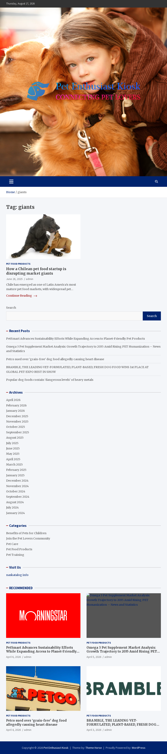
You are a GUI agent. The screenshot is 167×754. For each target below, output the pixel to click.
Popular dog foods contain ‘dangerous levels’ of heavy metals (49, 380)
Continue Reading (19, 295)
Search (11, 307)
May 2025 (13, 454)
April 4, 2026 (13, 730)
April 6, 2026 (13, 657)
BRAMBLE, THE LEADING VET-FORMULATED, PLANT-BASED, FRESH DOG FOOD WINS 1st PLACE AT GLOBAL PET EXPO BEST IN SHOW (123, 726)
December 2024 (17, 480)
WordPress (138, 748)
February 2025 (16, 470)
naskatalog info (17, 575)
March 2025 (14, 464)
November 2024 (17, 486)
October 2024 (15, 491)
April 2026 (13, 400)
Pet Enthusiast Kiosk (56, 748)
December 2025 (17, 416)
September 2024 (17, 497)
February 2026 (16, 405)
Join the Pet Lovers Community (28, 538)
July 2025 (12, 443)
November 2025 (17, 421)
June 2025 (13, 448)
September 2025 (17, 432)
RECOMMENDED (21, 588)
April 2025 (13, 459)
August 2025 (15, 437)
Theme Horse (94, 748)
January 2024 (15, 513)
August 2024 (15, 502)
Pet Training (15, 555)
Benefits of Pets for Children (26, 533)
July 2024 (12, 507)
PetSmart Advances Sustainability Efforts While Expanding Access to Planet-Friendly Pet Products (75, 338)
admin (29, 279)
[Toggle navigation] (11, 181)
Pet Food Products (18, 263)
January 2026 (15, 411)
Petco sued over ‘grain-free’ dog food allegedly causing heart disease (55, 359)
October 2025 (15, 427)
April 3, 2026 (94, 730)
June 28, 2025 (14, 279)
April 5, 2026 (94, 657)
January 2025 (15, 475)
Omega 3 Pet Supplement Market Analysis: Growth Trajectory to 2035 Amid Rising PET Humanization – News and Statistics (122, 651)
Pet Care (12, 544)
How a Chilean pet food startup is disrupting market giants (36, 271)
